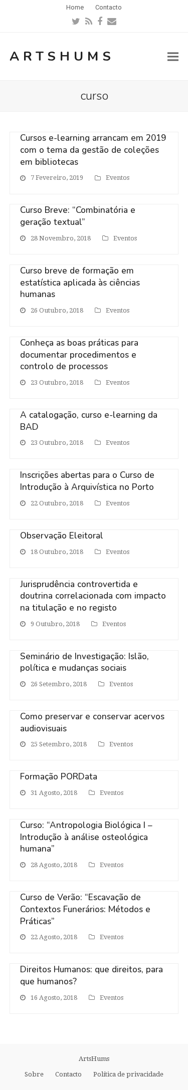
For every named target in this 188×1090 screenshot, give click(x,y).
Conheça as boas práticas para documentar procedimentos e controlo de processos (79, 354)
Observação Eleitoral (61, 535)
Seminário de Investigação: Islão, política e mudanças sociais (84, 662)
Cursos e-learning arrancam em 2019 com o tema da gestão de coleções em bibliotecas (93, 149)
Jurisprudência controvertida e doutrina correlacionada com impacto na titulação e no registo (93, 596)
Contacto (68, 1074)
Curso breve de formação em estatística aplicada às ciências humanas (80, 282)
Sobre (34, 1074)
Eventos (117, 177)
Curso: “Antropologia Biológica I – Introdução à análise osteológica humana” (86, 837)
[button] (172, 56)
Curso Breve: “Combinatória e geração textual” (77, 216)
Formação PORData (58, 776)
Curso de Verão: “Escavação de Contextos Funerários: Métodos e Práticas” (85, 909)
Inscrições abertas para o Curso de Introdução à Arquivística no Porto (87, 481)
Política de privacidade (128, 1074)
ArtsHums (62, 56)
